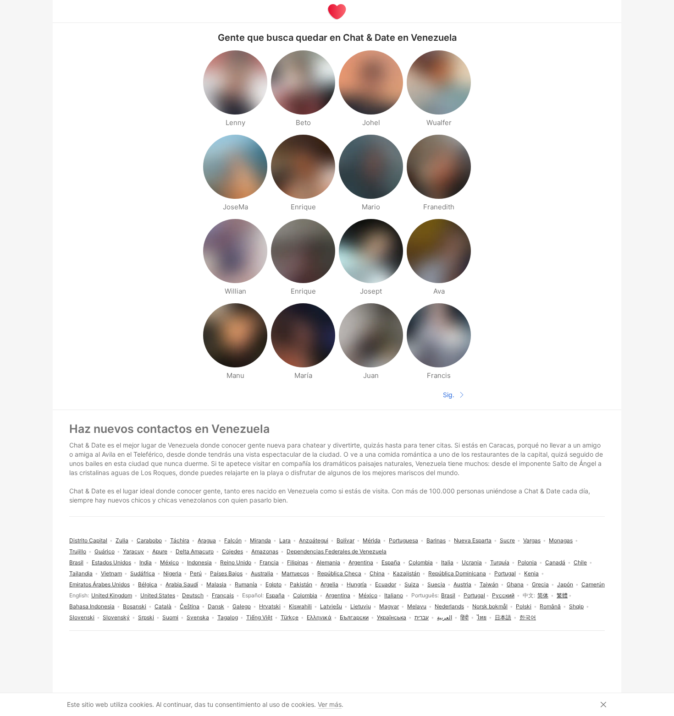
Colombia (305, 595)
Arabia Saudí (182, 584)
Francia (269, 562)
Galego (241, 606)
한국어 (527, 617)
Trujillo (77, 551)
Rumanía (246, 584)
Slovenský (116, 617)
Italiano (393, 595)
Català (163, 606)
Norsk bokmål (490, 606)
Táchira (179, 540)
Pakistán (301, 584)
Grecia (540, 584)
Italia (447, 562)
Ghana (515, 584)
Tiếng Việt (259, 617)
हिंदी (464, 617)
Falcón (233, 540)
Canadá (555, 562)
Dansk (216, 606)
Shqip (576, 606)
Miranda (260, 540)
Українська (391, 617)
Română (550, 606)
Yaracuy (133, 551)
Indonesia (199, 562)
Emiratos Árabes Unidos (99, 584)
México (368, 595)
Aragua (207, 540)
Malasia (216, 584)
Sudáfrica (142, 573)
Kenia (531, 573)
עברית (421, 617)
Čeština (189, 606)
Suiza (411, 584)
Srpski (146, 617)
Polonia (527, 562)
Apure (159, 551)
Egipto (273, 584)
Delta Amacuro (195, 551)
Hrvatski (270, 606)
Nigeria (172, 573)
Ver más (330, 704)
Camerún (593, 584)
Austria (462, 584)
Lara (285, 540)
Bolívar (345, 540)
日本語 (503, 617)
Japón (565, 584)
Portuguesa (403, 540)
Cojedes (232, 551)
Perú (196, 573)
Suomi (170, 617)
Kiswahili (300, 606)
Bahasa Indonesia (92, 606)
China (377, 573)
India (145, 562)
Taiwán (489, 584)
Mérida (372, 540)
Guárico (104, 551)
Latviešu (331, 606)
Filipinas (297, 562)
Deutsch (193, 595)
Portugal (474, 595)
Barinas (436, 540)
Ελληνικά (319, 617)
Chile (580, 562)
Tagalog (227, 617)
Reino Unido (235, 562)
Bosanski (134, 606)
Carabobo (149, 540)
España (275, 595)
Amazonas (264, 551)
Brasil (448, 595)
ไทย (481, 617)
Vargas (532, 540)
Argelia (329, 584)
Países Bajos (226, 573)
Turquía (499, 562)
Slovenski (81, 617)
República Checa (339, 573)
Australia (262, 573)
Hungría (357, 584)
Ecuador (385, 584)
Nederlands (449, 606)
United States (157, 595)
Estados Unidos (111, 562)
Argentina (338, 595)
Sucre (507, 540)
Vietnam (111, 573)
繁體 (562, 595)
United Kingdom (111, 595)
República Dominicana (457, 573)
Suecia (436, 584)
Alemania (328, 562)
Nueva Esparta (473, 540)
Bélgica (147, 584)
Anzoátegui (313, 540)
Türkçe (289, 617)
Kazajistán (406, 573)
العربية (444, 617)
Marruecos (295, 573)
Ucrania (472, 562)
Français (223, 595)
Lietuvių (360, 606)
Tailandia (81, 573)
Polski (523, 606)
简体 (542, 595)
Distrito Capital (88, 540)
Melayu (416, 606)
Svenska (198, 617)
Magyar (389, 606)
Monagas (561, 540)
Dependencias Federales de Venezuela (337, 551)
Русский (503, 595)
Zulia (122, 540)
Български (354, 617)
